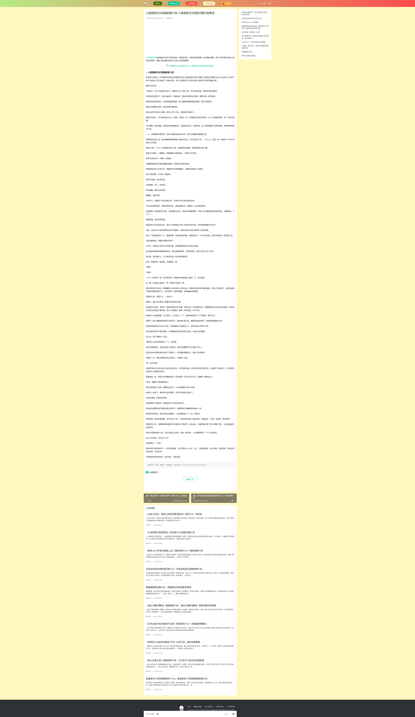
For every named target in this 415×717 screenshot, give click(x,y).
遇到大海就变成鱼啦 (248, 56)
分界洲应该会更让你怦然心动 (251, 18)
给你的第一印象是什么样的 (251, 32)
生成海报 (151, 714)
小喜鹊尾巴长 (151, 57)
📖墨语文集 (174, 3)
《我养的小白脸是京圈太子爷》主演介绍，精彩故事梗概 (173, 642)
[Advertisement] (190, 39)
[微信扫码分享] (157, 714)
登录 (264, 3)
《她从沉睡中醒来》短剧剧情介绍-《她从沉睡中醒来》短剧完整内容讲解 (181, 605)
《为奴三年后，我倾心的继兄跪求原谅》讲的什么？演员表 (174, 514)
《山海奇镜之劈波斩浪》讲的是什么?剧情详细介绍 (170, 532)
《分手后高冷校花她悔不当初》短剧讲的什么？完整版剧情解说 (176, 624)
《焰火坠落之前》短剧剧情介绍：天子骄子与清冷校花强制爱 (175, 660)
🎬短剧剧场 (227, 3)
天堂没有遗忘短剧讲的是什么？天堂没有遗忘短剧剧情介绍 (174, 569)
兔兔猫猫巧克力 (247, 52)
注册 (269, 3)
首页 (158, 3)
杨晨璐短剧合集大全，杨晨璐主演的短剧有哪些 (168, 587)
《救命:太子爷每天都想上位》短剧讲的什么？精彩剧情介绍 (174, 550)
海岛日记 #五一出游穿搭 (250, 22)
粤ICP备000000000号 (226, 710)
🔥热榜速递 (191, 3)
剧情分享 (169, 18)
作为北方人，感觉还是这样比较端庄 (254, 42)
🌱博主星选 (209, 3)
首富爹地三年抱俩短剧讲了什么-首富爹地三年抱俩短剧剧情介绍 (176, 678)
